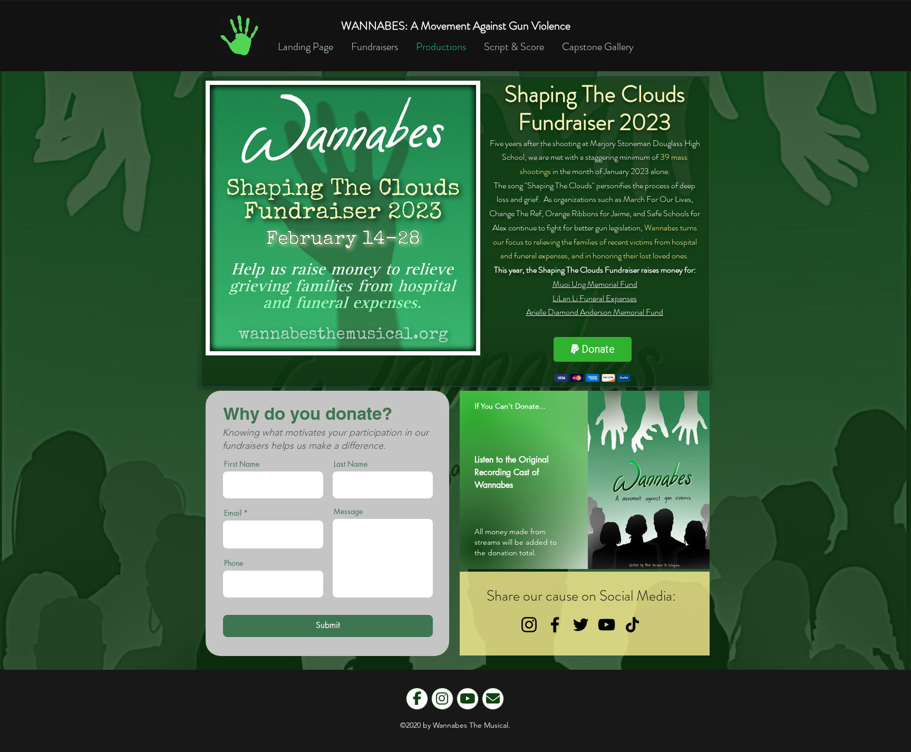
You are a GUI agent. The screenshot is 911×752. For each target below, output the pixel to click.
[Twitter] (580, 624)
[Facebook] (555, 624)
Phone (233, 563)
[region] (585, 480)
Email (232, 513)
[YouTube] (606, 624)
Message (348, 511)
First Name (241, 464)
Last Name (350, 464)
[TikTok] (632, 624)
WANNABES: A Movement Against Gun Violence (455, 25)
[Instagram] (529, 624)
